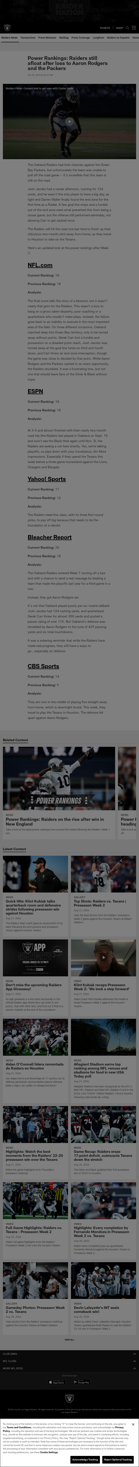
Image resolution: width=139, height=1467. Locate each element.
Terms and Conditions (19, 1427)
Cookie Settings (49, 1452)
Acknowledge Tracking (85, 1459)
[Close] (133, 1424)
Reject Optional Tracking (118, 1459)
